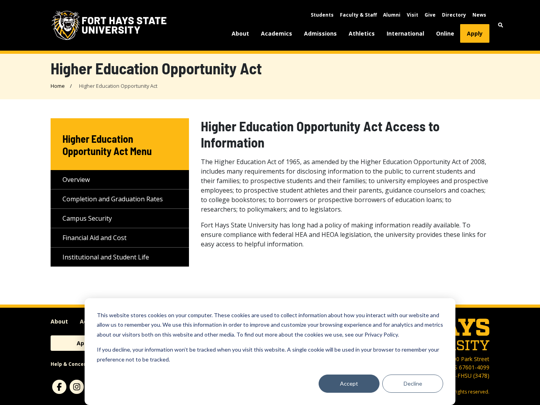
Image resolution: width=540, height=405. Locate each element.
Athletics (362, 33)
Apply (475, 33)
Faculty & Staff (358, 14)
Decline (413, 383)
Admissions (320, 33)
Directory (454, 14)
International (405, 33)
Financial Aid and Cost (94, 237)
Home (58, 85)
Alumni (391, 14)
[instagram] (76, 387)
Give (430, 14)
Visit (412, 14)
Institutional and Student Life (105, 257)
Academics (276, 33)
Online (445, 33)
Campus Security (87, 218)
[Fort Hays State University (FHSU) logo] (109, 25)
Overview (76, 179)
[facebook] (59, 387)
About (240, 33)
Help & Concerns (71, 364)
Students (322, 14)
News (479, 14)
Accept (349, 383)
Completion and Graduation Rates (112, 199)
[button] (500, 25)
